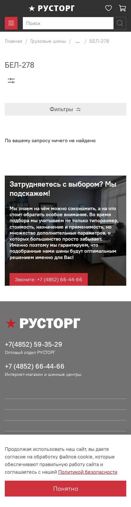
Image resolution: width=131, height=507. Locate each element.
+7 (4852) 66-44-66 (35, 366)
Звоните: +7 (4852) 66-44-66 (48, 279)
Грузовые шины (48, 41)
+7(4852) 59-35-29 (33, 344)
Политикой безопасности (87, 472)
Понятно (65, 488)
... (77, 41)
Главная (13, 41)
